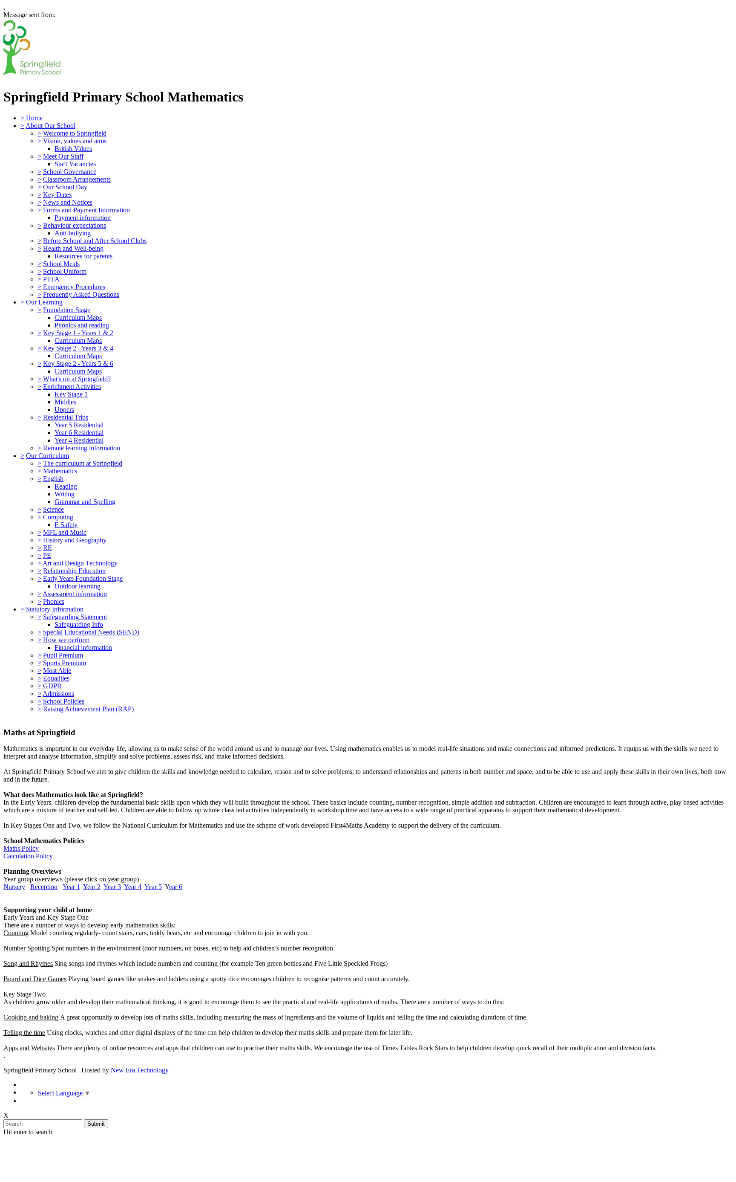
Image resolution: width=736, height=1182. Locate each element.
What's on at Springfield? (77, 378)
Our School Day (65, 187)
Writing (65, 494)
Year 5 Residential (79, 425)
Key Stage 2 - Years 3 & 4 (78, 348)
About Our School (50, 125)
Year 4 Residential (79, 440)
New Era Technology (140, 1070)
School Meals (61, 263)
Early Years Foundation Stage (83, 578)
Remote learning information (81, 448)
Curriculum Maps (78, 317)
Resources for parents (83, 256)
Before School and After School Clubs (95, 240)
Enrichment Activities (72, 386)
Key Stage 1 (71, 394)
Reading (66, 486)
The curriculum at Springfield (82, 463)
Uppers (64, 409)
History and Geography (74, 540)
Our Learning (44, 302)
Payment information (83, 217)
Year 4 (132, 886)
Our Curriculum (47, 455)
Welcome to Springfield (74, 133)
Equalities (56, 678)
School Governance (69, 171)
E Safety (66, 524)
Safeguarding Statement (75, 616)
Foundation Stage (66, 309)
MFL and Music (64, 532)
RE (47, 547)
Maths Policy (21, 848)
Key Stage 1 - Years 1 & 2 (78, 332)
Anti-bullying (73, 233)
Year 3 (112, 886)
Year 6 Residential (79, 432)
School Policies (63, 701)
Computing (58, 517)
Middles (65, 402)
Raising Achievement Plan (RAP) (88, 709)
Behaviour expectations (74, 225)
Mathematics (60, 471)
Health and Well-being (73, 248)
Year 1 (71, 886)
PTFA (51, 279)
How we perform (66, 639)
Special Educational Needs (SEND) (91, 632)
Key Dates (57, 194)
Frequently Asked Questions (81, 294)
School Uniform (64, 271)
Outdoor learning (78, 586)
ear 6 (175, 886)
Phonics (53, 601)
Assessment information (75, 593)
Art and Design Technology (80, 563)
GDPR (52, 686)
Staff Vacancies (75, 164)
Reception (44, 886)
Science (53, 509)
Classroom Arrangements (77, 179)
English (53, 478)
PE (47, 555)
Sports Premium (64, 662)
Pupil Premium (63, 655)
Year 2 (92, 886)
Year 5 (153, 886)
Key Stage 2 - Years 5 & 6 (78, 363)
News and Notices (67, 202)
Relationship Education (74, 570)
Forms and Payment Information (86, 210)
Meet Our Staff (63, 156)
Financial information (83, 647)
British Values (73, 148)
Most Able (57, 670)
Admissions (58, 693)
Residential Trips (65, 417)
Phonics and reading (82, 325)
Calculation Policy (28, 856)
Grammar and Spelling (85, 501)
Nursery (14, 886)
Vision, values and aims (74, 141)
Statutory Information (54, 609)
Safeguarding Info (79, 624)
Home (34, 118)
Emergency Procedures (74, 286)
